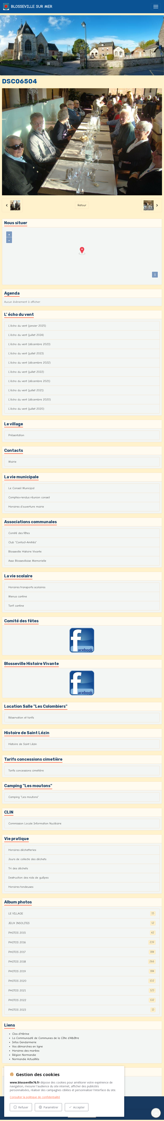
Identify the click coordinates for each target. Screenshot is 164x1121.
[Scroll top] (156, 1113)
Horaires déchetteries (22, 850)
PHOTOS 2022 (81, 1000)
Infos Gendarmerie (24, 1042)
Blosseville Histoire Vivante (25, 551)
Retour (82, 205)
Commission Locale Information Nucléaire (34, 823)
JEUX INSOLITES (81, 923)
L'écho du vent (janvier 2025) (27, 325)
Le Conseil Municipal (21, 488)
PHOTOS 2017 (81, 952)
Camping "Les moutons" (23, 797)
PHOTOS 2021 (81, 990)
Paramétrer (50, 1107)
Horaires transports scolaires (26, 587)
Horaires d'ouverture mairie (26, 506)
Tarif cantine (16, 605)
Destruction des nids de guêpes (28, 877)
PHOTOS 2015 (81, 933)
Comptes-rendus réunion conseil (29, 497)
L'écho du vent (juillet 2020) (26, 408)
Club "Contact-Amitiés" (22, 542)
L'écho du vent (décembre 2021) (29, 381)
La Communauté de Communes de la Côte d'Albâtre (45, 1038)
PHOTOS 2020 (81, 981)
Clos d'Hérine (20, 1034)
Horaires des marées (25, 1050)
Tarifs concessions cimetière (26, 770)
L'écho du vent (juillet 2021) (26, 390)
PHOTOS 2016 (81, 942)
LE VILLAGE (81, 913)
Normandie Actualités (25, 1059)
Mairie (12, 461)
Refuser (23, 1107)
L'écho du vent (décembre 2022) (29, 362)
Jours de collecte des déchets (27, 859)
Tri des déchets (18, 868)
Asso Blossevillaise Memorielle (27, 561)
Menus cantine (17, 596)
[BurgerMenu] (156, 6)
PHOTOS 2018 (81, 961)
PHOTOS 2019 (81, 971)
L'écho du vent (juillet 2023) (26, 353)
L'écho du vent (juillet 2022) (26, 372)
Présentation (16, 435)
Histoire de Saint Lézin (22, 744)
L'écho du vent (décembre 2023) (29, 344)
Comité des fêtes (19, 533)
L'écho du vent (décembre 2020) (29, 399)
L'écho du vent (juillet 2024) (26, 335)
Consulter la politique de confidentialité (35, 1097)
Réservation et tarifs (21, 717)
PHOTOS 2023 (81, 1010)
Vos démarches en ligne (27, 1046)
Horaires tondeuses (20, 887)
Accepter (79, 1107)
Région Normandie (24, 1055)
